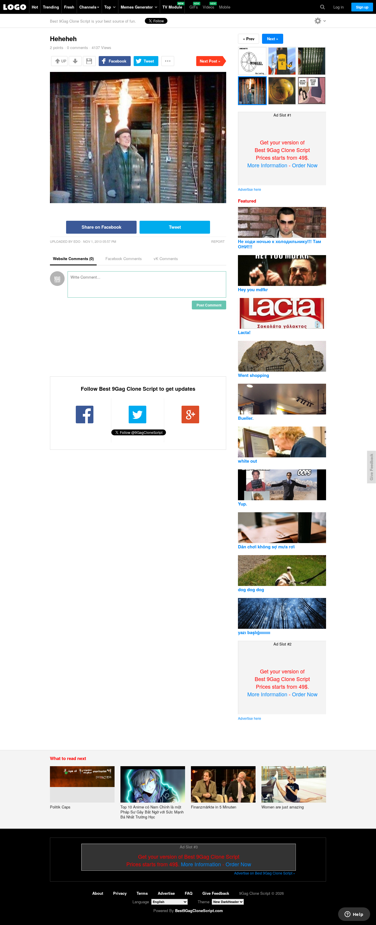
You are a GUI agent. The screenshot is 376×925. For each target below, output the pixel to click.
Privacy (120, 893)
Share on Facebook (101, 227)
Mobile (224, 7)
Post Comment (209, 305)
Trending (51, 7)
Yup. (242, 503)
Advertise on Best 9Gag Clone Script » (264, 872)
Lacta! (244, 332)
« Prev (248, 38)
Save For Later (89, 61)
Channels (87, 7)
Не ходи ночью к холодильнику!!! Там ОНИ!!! (279, 244)
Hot (35, 7)
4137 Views (101, 47)
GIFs (193, 7)
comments (77, 47)
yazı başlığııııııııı (254, 632)
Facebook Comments (123, 258)
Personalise (320, 21)
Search (322, 7)
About (97, 893)
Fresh (69, 7)
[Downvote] (75, 61)
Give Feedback (215, 893)
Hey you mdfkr (253, 289)
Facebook (117, 61)
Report (218, 241)
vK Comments (166, 258)
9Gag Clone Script (14, 7)
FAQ (188, 893)
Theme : (205, 901)
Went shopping (253, 375)
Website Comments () (73, 258)
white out (247, 461)
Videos (208, 7)
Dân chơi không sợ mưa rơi (266, 546)
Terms (142, 893)
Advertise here (249, 189)
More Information (267, 165)
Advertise (166, 893)
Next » (272, 38)
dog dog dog (251, 589)
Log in (338, 7)
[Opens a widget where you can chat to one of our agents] (354, 914)
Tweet (149, 61)
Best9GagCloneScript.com (199, 910)
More (167, 61)
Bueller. (246, 418)
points (56, 47)
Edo (76, 241)
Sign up (362, 7)
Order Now (305, 165)
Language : (141, 901)
